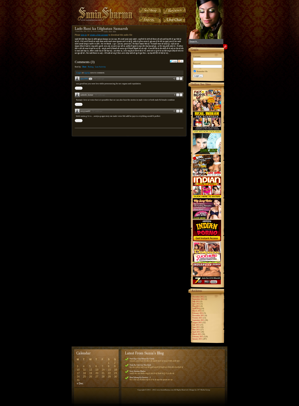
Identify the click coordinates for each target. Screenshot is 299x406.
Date (84, 67)
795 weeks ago (99, 79)
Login (78, 72)
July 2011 (196, 325)
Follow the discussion (180, 61)
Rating (91, 67)
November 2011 (198, 315)
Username (197, 56)
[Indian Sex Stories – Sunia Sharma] (103, 11)
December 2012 (198, 297)
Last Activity (100, 67)
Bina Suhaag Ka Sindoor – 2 (140, 377)
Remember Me (202, 71)
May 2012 (196, 306)
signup (87, 72)
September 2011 (198, 320)
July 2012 (196, 301)
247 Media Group (203, 390)
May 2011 (196, 329)
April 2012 (196, 308)
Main (114, 31)
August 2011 (197, 322)
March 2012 (196, 311)
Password (196, 63)
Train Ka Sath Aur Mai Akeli (140, 365)
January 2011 (197, 339)
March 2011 (196, 334)
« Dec (80, 383)
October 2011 (197, 318)
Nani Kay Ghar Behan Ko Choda (142, 359)
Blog (110, 31)
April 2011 (196, 332)
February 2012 (197, 313)
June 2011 (196, 327)
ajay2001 (84, 78)
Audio (106, 31)
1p (90, 79)
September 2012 (198, 299)
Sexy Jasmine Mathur (138, 371)
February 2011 (197, 336)
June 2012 (196, 304)
